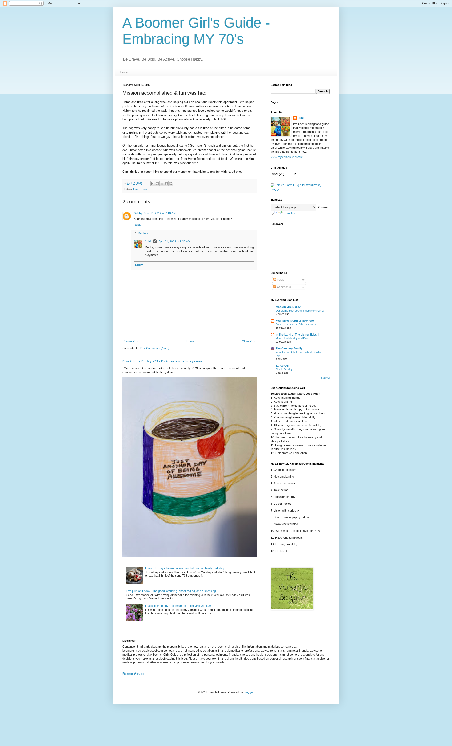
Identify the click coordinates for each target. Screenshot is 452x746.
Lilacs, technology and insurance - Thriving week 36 (178, 605)
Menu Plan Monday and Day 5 (293, 338)
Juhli (148, 241)
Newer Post (131, 341)
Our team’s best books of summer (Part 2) (300, 310)
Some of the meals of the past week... (297, 324)
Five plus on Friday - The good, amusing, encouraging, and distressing (171, 591)
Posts (280, 279)
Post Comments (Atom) (154, 348)
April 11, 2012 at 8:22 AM (174, 241)
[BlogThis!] (157, 183)
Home (123, 72)
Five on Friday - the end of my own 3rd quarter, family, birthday (184, 568)
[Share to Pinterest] (170, 183)
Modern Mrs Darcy (288, 307)
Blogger (249, 692)
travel (144, 189)
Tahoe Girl (282, 365)
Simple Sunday (284, 369)
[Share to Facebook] (166, 183)
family (136, 189)
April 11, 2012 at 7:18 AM (160, 213)
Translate (290, 213)
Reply (137, 224)
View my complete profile (287, 157)
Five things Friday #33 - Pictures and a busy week (162, 361)
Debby (138, 213)
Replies (143, 233)
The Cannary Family (289, 348)
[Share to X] (161, 183)
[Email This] (152, 183)
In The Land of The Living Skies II (297, 334)
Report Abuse (133, 674)
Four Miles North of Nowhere (295, 320)
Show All (325, 378)
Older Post (248, 341)
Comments (283, 287)
